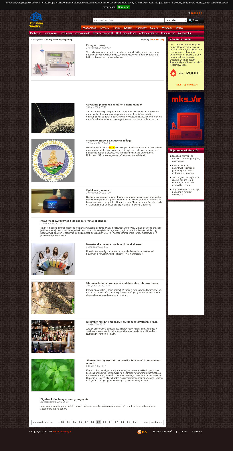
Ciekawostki (184, 33)
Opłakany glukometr (98, 190)
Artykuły (104, 27)
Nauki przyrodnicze (126, 33)
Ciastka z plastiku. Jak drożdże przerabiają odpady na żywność (186, 158)
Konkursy (141, 27)
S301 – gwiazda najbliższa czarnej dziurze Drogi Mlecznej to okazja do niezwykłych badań (185, 181)
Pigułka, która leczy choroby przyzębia (64, 399)
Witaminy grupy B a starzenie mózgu (109, 140)
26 (80, 422)
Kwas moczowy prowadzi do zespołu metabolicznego (73, 220)
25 (74, 422)
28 (92, 422)
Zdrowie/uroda (82, 33)
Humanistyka (168, 33)
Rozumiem (123, 7)
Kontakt (183, 431)
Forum (117, 27)
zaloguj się (196, 13)
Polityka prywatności (163, 431)
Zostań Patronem (180, 38)
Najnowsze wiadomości (184, 150)
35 (134, 422)
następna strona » (153, 422)
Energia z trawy (95, 45)
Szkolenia (197, 431)
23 (62, 422)
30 (104, 422)
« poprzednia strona (43, 422)
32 (116, 422)
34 (128, 422)
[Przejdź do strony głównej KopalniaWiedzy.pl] (36, 20)
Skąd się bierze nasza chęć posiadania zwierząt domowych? (185, 192)
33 (122, 422)
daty (162, 39)
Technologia (50, 33)
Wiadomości (89, 27)
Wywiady (167, 27)
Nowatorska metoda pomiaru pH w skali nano (114, 244)
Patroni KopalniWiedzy (186, 84)
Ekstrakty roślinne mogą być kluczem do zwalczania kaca (121, 321)
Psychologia (66, 33)
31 (110, 422)
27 (86, 422)
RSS (144, 432)
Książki (128, 27)
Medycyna (35, 33)
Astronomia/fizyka (148, 33)
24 (68, 422)
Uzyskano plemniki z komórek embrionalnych (114, 104)
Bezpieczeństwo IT (103, 33)
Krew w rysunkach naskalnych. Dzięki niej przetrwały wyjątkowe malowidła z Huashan (183, 169)
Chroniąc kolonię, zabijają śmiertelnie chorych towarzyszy (122, 283)
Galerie (154, 27)
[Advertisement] (97, 90)
